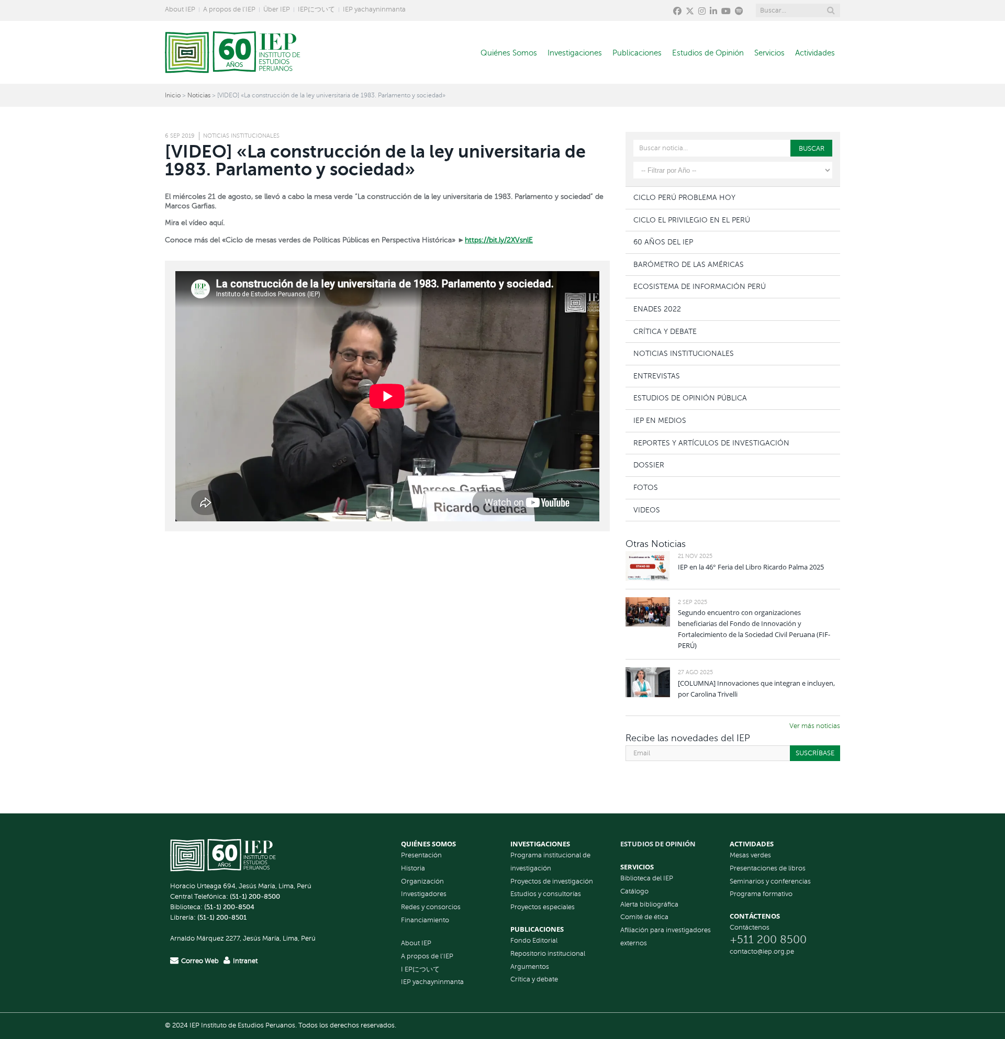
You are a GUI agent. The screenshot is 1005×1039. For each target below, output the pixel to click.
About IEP (180, 9)
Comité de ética (644, 917)
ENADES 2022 (657, 309)
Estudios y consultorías (545, 894)
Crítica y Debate (665, 331)
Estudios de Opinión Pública (690, 398)
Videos (646, 510)
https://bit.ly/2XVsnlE (499, 240)
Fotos (645, 487)
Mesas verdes (750, 855)
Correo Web (200, 961)
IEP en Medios (659, 420)
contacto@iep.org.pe (762, 951)
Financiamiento (425, 920)
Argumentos (529, 966)
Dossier (648, 465)
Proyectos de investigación (551, 881)
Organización (422, 881)
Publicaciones (637, 53)
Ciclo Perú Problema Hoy (684, 197)
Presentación (421, 855)
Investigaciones (575, 53)
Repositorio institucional (547, 953)
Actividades (815, 53)
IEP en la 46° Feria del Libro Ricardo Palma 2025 (751, 567)
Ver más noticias (814, 726)
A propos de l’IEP (229, 9)
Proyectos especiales (542, 907)
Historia (413, 868)
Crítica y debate (534, 979)
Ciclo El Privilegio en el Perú (691, 220)
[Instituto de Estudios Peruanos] (232, 52)
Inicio (173, 95)
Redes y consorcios (431, 907)
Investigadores (423, 894)
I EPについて (420, 969)
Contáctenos (749, 927)
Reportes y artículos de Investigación (711, 443)
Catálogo (634, 891)
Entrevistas (656, 376)
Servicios (769, 53)
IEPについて (316, 9)
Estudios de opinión (658, 843)
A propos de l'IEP (427, 956)
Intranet (245, 961)
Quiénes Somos (509, 53)
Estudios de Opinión (708, 53)
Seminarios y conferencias (770, 881)
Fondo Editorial (533, 940)
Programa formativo (761, 894)
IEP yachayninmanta (374, 9)
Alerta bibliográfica (649, 904)
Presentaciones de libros (768, 868)
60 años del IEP (663, 242)
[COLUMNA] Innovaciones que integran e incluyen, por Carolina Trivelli (756, 688)
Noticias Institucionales (241, 135)
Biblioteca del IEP (646, 878)
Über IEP (276, 9)
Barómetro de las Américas (688, 264)
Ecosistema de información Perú (699, 286)
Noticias (198, 95)
